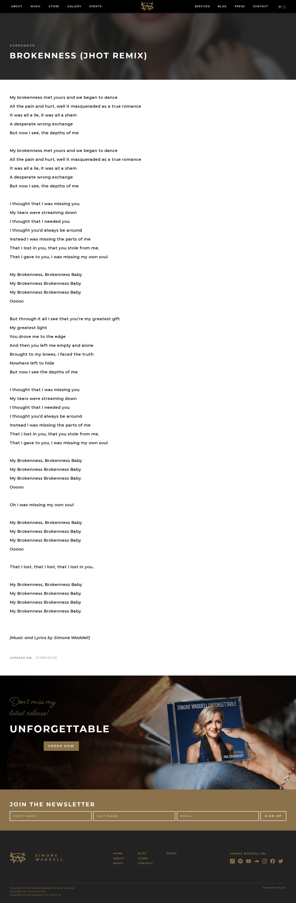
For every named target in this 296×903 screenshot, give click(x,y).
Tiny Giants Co (52, 894)
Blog (142, 853)
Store (143, 858)
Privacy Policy (274, 887)
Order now (61, 746)
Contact (145, 863)
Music (118, 863)
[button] (280, 7)
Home (118, 853)
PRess (172, 853)
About (118, 858)
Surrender (46, 658)
